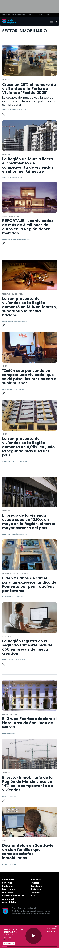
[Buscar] (55, 21)
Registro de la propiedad (13, 294)
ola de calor (31, 15)
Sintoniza (7, 882)
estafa (5, 841)
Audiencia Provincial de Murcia (16, 574)
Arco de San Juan (10, 714)
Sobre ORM (8, 879)
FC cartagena (51, 15)
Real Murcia (41, 15)
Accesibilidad (9, 902)
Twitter (35, 882)
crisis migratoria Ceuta (18, 15)
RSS (33, 895)
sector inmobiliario (11, 216)
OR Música (50, 931)
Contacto (36, 879)
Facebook (36, 886)
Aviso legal (8, 899)
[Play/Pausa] (33, 936)
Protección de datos (13, 895)
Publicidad (7, 886)
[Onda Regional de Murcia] (9, 21)
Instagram (36, 889)
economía (6, 636)
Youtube (35, 892)
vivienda (6, 79)
